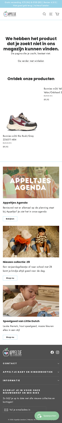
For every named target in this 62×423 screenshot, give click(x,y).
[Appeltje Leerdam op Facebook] (52, 352)
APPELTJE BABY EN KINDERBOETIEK (28, 371)
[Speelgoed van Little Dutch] (31, 301)
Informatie (11, 380)
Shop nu (10, 278)
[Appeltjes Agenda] (31, 182)
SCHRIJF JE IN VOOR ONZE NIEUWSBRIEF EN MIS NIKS (21, 391)
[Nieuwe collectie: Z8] (31, 241)
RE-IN (35, 420)
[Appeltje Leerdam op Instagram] (57, 352)
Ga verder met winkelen (31, 61)
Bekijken (10, 219)
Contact (10, 363)
